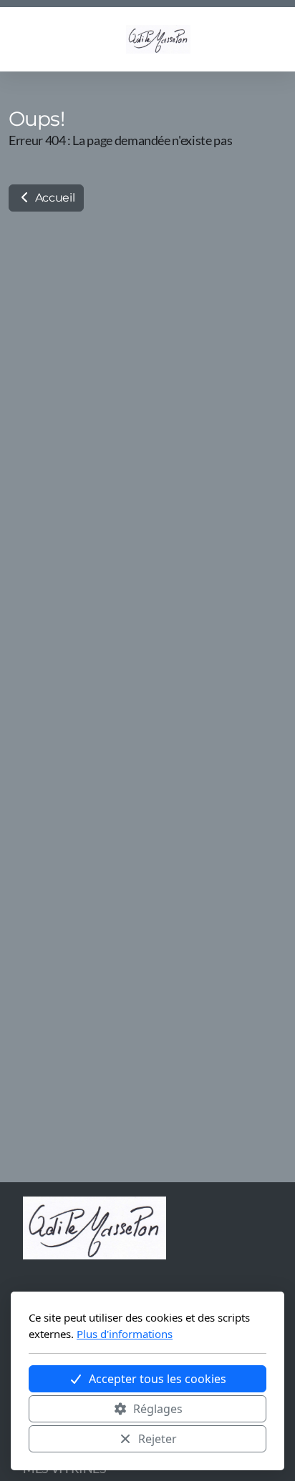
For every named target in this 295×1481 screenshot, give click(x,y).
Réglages (158, 1409)
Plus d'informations (125, 1334)
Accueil (53, 197)
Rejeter (157, 1439)
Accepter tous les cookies (157, 1379)
